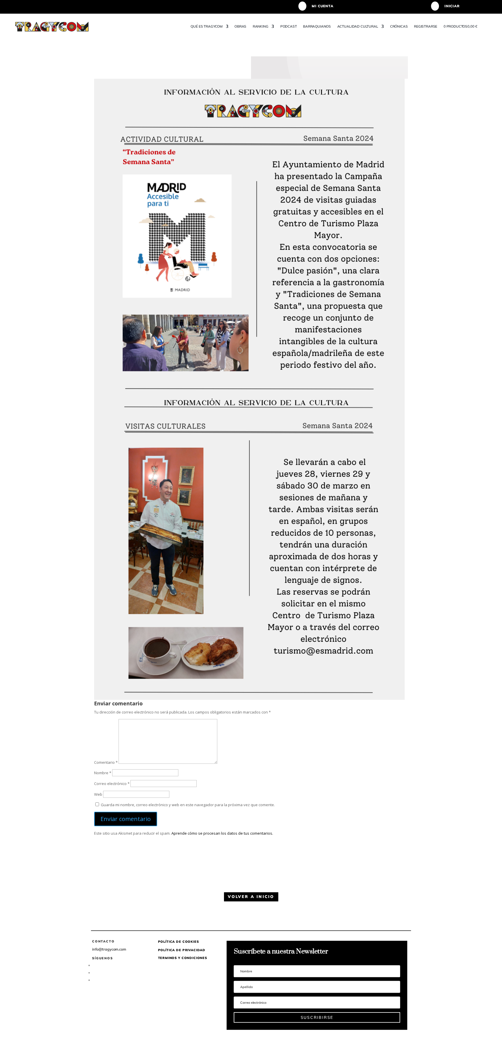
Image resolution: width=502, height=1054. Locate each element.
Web (98, 794)
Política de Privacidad (182, 950)
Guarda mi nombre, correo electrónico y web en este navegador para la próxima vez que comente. (188, 804)
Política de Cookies (178, 942)
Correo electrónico (112, 783)
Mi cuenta (322, 6)
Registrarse (425, 26)
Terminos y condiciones (182, 958)
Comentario (106, 762)
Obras (240, 26)
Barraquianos (317, 26)
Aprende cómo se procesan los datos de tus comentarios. (222, 833)
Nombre (102, 772)
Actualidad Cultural (357, 26)
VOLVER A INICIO (251, 896)
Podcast (288, 26)
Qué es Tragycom (207, 26)
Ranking (260, 26)
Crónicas (399, 26)
